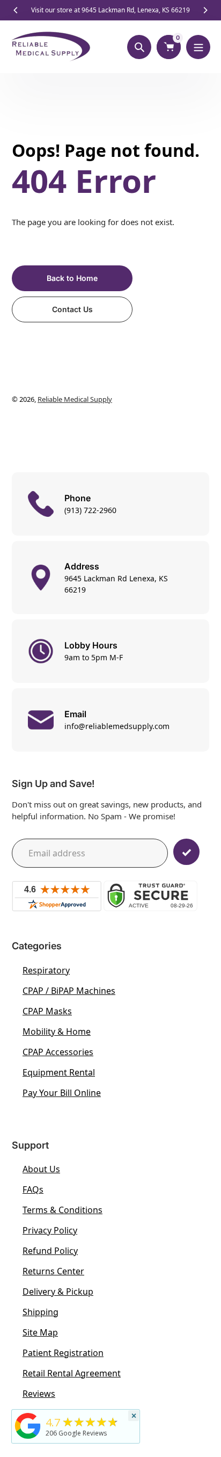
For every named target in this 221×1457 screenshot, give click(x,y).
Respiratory (46, 970)
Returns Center (53, 1271)
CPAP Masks (47, 1011)
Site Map (40, 1332)
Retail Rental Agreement (72, 1373)
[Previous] (16, 10)
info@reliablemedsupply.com (117, 726)
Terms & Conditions (62, 1210)
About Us (41, 1169)
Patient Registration (63, 1353)
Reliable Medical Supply (75, 399)
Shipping (40, 1312)
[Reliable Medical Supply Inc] (27, 1439)
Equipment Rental (59, 1072)
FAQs (33, 1189)
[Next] (205, 10)
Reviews (39, 1394)
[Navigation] (198, 47)
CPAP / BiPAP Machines (69, 991)
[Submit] (186, 852)
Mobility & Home (57, 1031)
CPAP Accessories (58, 1052)
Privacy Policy (50, 1230)
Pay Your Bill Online (62, 1093)
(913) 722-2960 (90, 510)
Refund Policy (50, 1251)
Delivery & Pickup (58, 1291)
